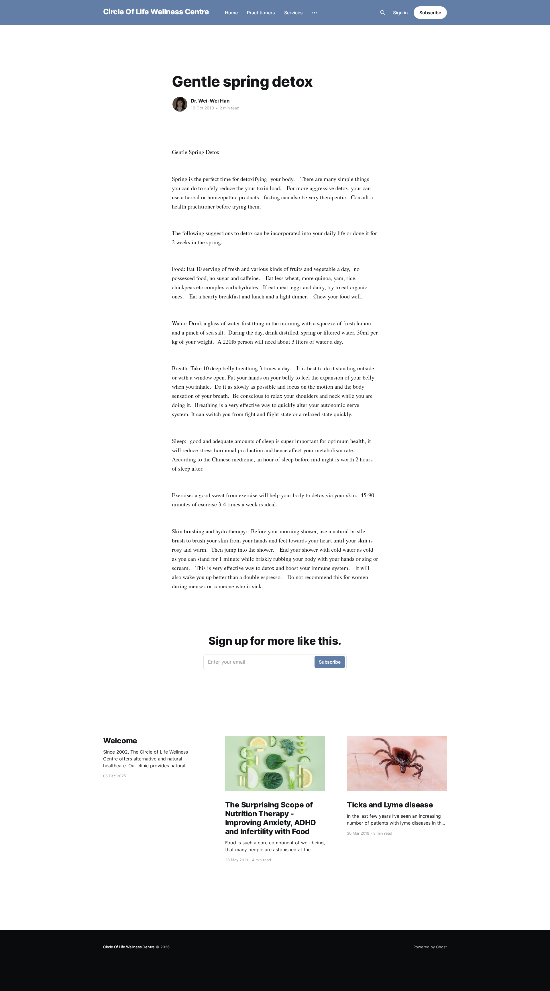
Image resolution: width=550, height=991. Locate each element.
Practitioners (261, 12)
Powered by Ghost (430, 947)
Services (293, 12)
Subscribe (430, 12)
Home (231, 12)
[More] (314, 13)
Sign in (400, 12)
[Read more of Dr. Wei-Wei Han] (180, 104)
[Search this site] (382, 12)
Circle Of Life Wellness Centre (156, 12)
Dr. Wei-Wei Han (210, 101)
